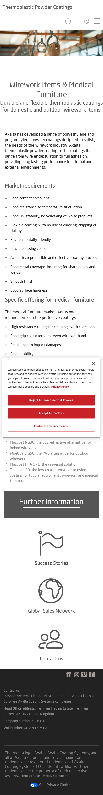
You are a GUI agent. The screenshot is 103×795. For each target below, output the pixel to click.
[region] (51, 397)
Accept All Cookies (51, 413)
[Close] (93, 363)
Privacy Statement (55, 776)
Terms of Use (31, 776)
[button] (68, 22)
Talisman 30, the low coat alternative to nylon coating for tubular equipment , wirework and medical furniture (54, 475)
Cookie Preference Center (51, 426)
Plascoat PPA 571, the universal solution (44, 464)
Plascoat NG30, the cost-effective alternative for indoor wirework (50, 445)
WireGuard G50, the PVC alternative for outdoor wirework (49, 456)
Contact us (12, 690)
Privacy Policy (60, 386)
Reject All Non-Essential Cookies (51, 400)
